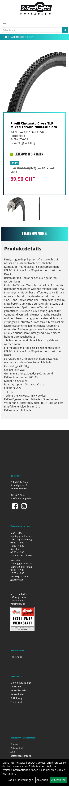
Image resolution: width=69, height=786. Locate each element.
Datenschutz (17, 748)
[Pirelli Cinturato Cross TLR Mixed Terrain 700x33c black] (34, 80)
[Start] (6, 36)
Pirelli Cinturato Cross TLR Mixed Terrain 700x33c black (33, 125)
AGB (12, 751)
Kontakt (14, 744)
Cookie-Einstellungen (20, 780)
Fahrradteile (17, 36)
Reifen (30, 36)
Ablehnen (42, 780)
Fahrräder (15, 686)
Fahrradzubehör (19, 690)
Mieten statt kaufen (20, 682)
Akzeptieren (58, 780)
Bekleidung (16, 698)
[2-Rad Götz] (35, 9)
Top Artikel (16, 656)
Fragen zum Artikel (34, 234)
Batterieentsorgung (20, 755)
